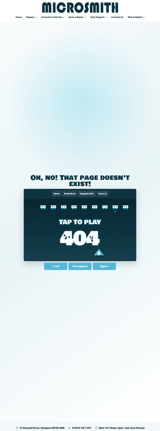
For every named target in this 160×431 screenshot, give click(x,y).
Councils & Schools (51, 17)
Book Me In (69, 193)
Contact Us (117, 17)
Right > (104, 266)
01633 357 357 (81, 427)
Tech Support (97, 17)
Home (19, 17)
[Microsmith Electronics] (80, 8)
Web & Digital (135, 17)
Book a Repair (76, 17)
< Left (55, 266)
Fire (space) (80, 266)
